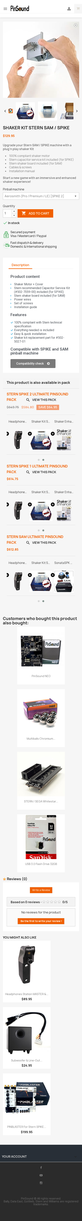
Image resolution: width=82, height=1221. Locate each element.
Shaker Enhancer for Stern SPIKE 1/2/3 (63, 422)
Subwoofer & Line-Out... (26, 1060)
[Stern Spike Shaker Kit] (41, 439)
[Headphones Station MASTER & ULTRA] (18, 439)
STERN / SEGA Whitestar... (41, 801)
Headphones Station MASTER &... (26, 994)
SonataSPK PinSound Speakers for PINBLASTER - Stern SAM (63, 563)
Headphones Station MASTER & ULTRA (18, 422)
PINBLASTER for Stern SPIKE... (26, 1127)
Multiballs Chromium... (41, 738)
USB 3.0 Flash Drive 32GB (41, 864)
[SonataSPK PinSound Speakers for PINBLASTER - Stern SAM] (63, 581)
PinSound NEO (41, 676)
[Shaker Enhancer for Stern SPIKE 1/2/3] (63, 439)
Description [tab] (20, 265)
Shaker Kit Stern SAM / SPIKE (41, 422)
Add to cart (35, 213)
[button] (32, 363)
